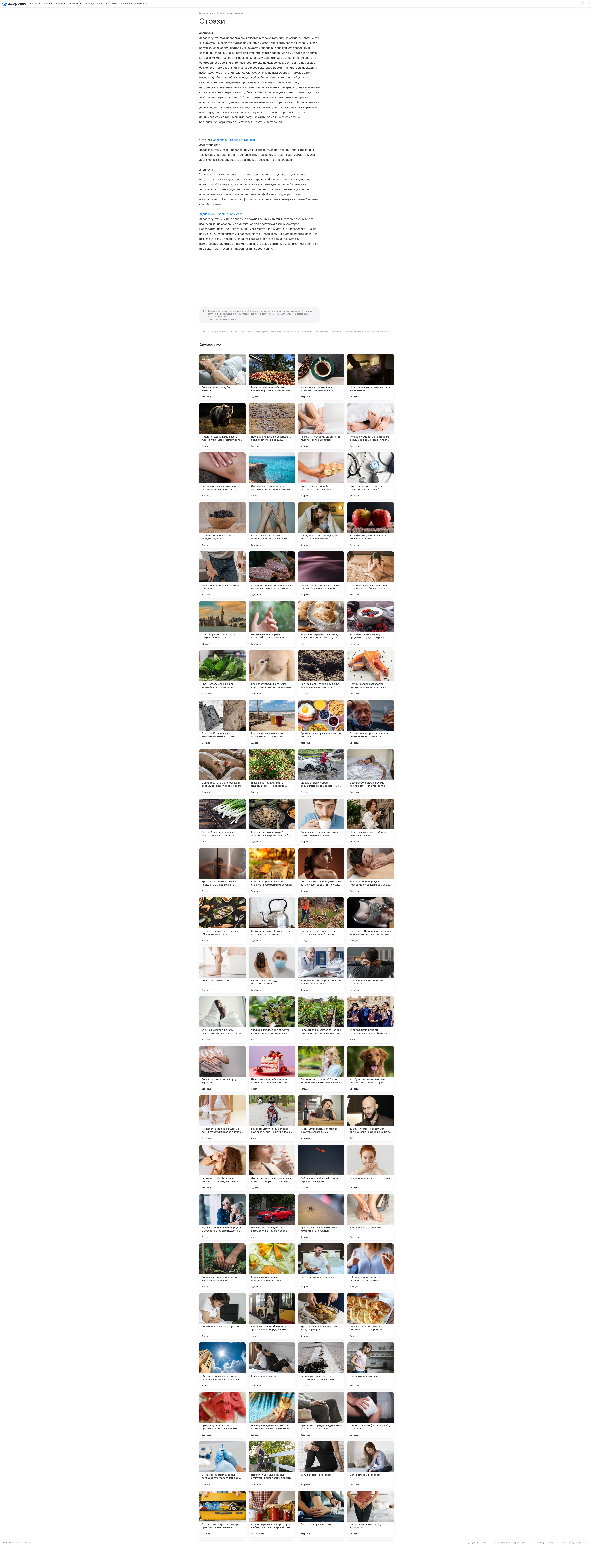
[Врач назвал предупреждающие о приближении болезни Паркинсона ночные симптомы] (321, 1415)
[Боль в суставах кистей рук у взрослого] (222, 1069)
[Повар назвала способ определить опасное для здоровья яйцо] (321, 475)
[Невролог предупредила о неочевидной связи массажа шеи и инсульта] (370, 871)
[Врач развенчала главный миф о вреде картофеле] (321, 1316)
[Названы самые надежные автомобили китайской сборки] (272, 1217)
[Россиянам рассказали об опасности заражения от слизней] (272, 871)
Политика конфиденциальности (573, 1543)
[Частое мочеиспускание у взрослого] (370, 1514)
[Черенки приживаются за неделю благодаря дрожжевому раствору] (321, 1019)
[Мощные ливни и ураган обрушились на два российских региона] (321, 772)
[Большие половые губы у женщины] (222, 377)
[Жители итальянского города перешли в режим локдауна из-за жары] (222, 1365)
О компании (14, 1543)
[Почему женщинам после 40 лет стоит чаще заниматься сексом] (272, 1415)
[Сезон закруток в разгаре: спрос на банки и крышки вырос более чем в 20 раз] (272, 1514)
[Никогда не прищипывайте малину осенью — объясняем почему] (272, 772)
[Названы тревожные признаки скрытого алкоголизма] (321, 1118)
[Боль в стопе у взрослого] (370, 1217)
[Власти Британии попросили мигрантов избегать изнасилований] (222, 624)
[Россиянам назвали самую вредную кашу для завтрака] (370, 624)
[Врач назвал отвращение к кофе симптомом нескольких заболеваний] (321, 822)
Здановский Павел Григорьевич (235, 140)
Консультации (206, 13)
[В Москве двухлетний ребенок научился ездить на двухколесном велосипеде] (272, 1118)
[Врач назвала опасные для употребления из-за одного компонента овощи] (222, 673)
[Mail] (4, 3)
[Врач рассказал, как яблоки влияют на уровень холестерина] (272, 377)
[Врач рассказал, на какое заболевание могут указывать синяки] (272, 525)
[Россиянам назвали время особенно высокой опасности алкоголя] (272, 723)
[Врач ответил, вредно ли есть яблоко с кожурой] (370, 525)
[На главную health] (17, 3)
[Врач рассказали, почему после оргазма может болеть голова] (370, 574)
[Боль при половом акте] (272, 1365)
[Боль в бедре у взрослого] (321, 1464)
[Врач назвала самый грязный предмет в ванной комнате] (222, 871)
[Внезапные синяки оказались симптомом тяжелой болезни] (222, 475)
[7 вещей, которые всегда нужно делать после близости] (321, 525)
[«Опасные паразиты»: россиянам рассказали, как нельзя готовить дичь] (272, 574)
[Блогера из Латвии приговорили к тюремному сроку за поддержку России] (370, 920)
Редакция (470, 1543)
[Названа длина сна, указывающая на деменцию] (370, 377)
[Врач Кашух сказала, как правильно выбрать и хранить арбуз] (222, 1415)
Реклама (26, 1543)
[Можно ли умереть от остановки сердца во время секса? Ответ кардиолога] (370, 426)
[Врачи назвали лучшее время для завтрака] (321, 723)
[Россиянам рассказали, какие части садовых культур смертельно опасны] (222, 1266)
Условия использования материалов (493, 1543)
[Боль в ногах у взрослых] (222, 970)
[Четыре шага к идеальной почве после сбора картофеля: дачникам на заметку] (321, 673)
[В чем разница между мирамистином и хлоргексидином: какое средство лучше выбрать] (272, 970)
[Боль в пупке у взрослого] (370, 1365)
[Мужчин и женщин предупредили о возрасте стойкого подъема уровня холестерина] (222, 1217)
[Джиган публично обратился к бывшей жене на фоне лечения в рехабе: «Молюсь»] (370, 1118)
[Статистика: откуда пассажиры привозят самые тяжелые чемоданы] (222, 1514)
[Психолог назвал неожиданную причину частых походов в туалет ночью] (222, 1118)
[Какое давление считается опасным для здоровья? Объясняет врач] (370, 475)
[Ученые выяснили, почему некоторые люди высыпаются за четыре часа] (222, 1019)
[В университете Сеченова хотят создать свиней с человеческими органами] (222, 772)
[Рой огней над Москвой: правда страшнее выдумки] (321, 1168)
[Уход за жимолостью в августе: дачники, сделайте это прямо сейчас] (272, 1019)
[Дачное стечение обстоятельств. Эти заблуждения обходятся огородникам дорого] (321, 920)
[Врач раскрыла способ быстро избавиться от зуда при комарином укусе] (321, 1217)
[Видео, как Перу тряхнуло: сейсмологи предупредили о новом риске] (321, 1365)
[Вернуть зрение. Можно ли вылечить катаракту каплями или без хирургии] (222, 1168)
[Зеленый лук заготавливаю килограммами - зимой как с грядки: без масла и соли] (222, 822)
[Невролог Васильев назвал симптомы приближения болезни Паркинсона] (272, 1464)
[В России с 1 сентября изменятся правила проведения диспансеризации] (321, 970)
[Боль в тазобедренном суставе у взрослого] (222, 574)
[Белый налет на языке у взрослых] (370, 1168)
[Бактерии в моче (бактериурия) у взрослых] (370, 1415)
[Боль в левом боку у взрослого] (321, 1266)
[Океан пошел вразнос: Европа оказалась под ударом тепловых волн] (272, 475)
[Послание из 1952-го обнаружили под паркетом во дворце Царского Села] (272, 426)
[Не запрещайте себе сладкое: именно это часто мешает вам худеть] (272, 1069)
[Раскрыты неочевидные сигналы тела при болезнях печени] (321, 426)
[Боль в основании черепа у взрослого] (370, 970)
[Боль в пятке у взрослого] (321, 1514)
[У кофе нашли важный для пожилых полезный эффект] (321, 377)
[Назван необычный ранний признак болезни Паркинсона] (272, 624)
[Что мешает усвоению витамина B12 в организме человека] (222, 920)
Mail (5, 1543)
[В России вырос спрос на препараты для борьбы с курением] (370, 1266)
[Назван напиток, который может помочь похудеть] (370, 822)
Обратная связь (520, 1543)
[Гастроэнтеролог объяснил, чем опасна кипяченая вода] (272, 920)
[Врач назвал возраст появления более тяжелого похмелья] (370, 723)
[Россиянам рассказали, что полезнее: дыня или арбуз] (272, 1266)
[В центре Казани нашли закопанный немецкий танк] (222, 723)
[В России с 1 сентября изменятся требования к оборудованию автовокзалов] (272, 1316)
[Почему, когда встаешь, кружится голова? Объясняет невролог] (321, 574)
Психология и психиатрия (230, 13)
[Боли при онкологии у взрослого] (222, 1316)
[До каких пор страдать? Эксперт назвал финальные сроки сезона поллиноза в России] (321, 1069)
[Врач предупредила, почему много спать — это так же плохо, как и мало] (370, 772)
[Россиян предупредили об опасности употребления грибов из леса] (272, 822)
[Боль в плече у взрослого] (370, 1464)
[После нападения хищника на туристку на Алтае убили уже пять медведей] (222, 426)
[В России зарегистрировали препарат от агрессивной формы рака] (222, 1464)
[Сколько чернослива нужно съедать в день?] (222, 525)
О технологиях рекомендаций (543, 1543)
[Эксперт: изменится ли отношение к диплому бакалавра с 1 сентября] (370, 1019)
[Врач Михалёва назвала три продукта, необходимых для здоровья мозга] (370, 673)
